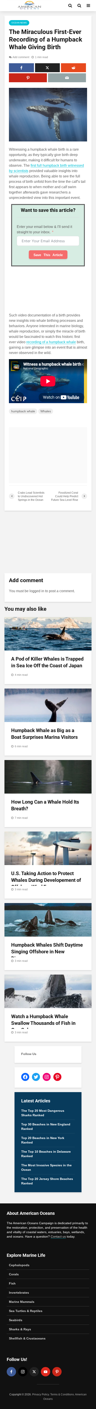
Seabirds (15, 1320)
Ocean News (19, 22)
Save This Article (48, 255)
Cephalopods (19, 1265)
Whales (45, 411)
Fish (12, 1283)
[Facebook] (11, 1371)
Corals (14, 1274)
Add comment (21, 57)
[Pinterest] (57, 1371)
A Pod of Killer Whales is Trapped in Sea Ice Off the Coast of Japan (47, 662)
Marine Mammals (21, 1302)
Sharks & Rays (20, 1329)
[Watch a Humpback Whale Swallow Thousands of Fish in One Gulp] (48, 991)
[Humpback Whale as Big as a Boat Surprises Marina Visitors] (48, 705)
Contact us (58, 1236)
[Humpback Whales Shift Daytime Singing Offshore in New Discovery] (48, 919)
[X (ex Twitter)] (34, 1371)
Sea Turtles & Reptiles (25, 1311)
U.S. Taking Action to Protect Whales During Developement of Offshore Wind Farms (46, 880)
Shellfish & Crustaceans (27, 1338)
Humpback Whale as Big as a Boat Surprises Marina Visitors (44, 734)
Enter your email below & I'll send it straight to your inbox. (44, 229)
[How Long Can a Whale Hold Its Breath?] (48, 776)
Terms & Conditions (62, 1394)
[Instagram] (22, 1371)
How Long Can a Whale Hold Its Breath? (45, 805)
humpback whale (23, 411)
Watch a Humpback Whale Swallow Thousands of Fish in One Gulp (43, 1023)
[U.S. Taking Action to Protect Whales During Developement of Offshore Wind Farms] (48, 848)
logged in (36, 591)
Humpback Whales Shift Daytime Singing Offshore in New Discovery (47, 951)
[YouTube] (45, 1371)
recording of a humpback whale (51, 342)
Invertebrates (19, 1292)
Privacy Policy (40, 1394)
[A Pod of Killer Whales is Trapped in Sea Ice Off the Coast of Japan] (48, 633)
